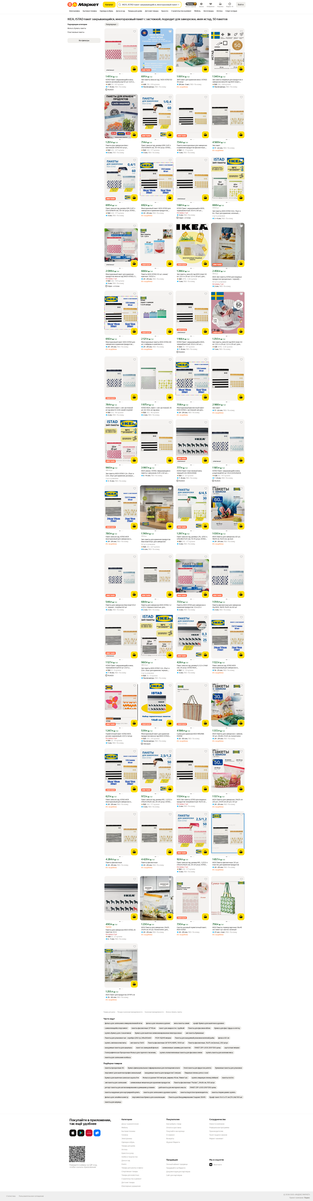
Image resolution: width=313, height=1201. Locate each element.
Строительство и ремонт (131, 1179)
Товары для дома (128, 1146)
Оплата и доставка (173, 1128)
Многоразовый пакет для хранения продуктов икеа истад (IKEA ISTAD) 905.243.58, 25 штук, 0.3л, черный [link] (155, 735)
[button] (111, 24)
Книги (124, 1164)
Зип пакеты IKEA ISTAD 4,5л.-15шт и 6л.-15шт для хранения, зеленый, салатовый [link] (226, 212)
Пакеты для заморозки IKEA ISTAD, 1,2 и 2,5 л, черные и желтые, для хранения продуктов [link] (156, 606)
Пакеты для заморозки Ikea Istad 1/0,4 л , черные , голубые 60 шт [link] (120, 606)
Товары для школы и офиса (132, 1168)
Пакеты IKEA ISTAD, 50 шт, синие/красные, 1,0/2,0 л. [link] (154, 275)
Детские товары (128, 1182)
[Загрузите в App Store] (72, 1136)
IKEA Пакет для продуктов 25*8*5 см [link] (120, 995)
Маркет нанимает (216, 1139)
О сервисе (170, 1135)
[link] (123, 1023)
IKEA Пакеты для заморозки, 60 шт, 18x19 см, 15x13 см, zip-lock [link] (226, 538)
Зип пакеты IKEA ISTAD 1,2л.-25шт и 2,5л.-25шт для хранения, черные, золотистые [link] (155, 669)
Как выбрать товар (173, 1124)
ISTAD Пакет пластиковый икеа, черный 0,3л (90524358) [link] (189, 472)
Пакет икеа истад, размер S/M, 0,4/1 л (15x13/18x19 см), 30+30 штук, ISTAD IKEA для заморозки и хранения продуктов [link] (156, 146)
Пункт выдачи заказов (218, 1135)
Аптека (124, 1150)
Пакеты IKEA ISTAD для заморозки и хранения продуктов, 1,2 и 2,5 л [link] (191, 606)
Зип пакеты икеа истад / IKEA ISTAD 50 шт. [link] (156, 81)
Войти (241, 4)
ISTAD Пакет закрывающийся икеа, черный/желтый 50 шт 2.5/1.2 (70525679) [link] (119, 667)
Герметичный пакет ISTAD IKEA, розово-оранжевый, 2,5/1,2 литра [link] (119, 735)
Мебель (125, 1128)
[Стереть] (178, 4)
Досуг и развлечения (130, 1124)
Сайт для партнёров (174, 1175)
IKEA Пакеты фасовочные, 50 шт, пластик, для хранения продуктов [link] (225, 864)
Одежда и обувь (128, 1142)
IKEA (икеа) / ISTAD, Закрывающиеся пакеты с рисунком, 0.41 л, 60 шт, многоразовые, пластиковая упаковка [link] (156, 472)
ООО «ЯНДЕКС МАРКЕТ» (300, 1195)
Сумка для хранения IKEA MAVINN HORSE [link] (190, 735)
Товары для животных (130, 1175)
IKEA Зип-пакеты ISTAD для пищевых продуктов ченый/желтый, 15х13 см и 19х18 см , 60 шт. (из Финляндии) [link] (192, 801)
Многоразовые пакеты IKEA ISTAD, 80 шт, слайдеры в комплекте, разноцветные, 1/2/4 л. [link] (156, 343)
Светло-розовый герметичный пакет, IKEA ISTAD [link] (192, 928)
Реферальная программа (219, 1128)
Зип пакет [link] (216, 145)
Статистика (10, 1196)
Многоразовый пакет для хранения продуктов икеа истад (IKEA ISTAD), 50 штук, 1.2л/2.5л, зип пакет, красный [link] (121, 275)
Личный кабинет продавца (176, 1164)
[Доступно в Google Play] (81, 1136)
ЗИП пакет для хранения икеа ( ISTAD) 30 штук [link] (192, 81)
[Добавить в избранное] (134, 31)
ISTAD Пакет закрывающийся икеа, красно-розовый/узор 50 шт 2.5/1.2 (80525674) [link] (120, 81)
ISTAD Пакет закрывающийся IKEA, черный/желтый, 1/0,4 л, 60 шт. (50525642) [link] (191, 209)
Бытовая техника (128, 1131)
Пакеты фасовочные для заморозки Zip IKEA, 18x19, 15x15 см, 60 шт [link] (226, 606)
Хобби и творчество (130, 1157)
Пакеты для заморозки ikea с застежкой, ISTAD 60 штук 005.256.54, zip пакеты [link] (117, 146)
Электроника (127, 1139)
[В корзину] (134, 69)
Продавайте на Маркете (175, 1168)
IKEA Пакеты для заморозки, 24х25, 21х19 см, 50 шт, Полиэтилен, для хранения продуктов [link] (155, 928)
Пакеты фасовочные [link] (114, 862)
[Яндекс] (307, 1198)
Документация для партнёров (178, 1172)
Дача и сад (126, 1160)
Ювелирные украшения (131, 1186)
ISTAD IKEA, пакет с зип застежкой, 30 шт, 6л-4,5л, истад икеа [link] (156, 409)
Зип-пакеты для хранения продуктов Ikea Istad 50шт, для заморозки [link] (155, 540)
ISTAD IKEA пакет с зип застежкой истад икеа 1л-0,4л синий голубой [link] (119, 409)
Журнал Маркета (173, 1142)
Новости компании (216, 1124)
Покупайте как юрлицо (175, 1131)
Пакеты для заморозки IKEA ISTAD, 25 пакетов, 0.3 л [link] (121, 931)
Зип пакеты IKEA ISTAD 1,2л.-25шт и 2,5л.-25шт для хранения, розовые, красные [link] (120, 475)
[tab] (74, 11)
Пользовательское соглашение (31, 1196)
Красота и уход (128, 1153)
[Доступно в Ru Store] (97, 1136)
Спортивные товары (130, 1171)
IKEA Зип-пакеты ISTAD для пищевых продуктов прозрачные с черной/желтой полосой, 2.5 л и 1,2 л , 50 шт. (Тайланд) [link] (227, 278)
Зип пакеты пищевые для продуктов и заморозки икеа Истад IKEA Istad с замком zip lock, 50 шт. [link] (227, 81)
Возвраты (170, 1139)
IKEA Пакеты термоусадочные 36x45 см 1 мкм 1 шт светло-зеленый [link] (227, 928)
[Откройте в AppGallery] (89, 1136)
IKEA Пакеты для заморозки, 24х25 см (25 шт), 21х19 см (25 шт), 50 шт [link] (227, 801)
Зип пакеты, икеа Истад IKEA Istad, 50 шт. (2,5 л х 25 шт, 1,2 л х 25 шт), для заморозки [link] (192, 275)
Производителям (216, 1131)
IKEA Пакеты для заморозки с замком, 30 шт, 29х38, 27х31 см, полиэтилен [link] (227, 735)
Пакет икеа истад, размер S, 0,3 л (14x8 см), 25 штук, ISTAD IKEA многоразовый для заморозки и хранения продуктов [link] (192, 667)
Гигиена (125, 1135)
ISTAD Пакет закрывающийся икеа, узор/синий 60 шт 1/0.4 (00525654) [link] (226, 472)
